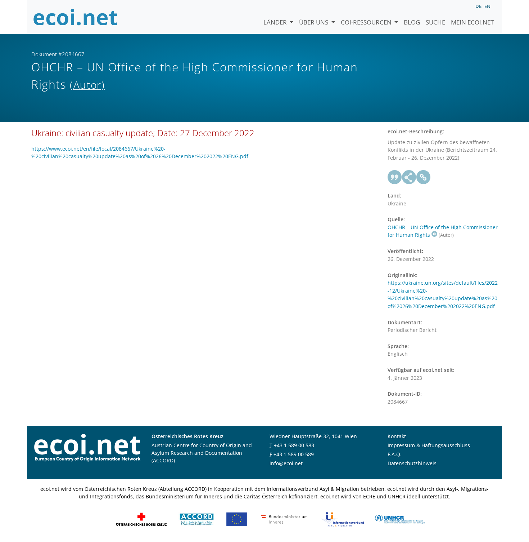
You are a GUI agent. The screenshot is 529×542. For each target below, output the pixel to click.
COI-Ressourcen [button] (367, 22)
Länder (275, 22)
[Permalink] (423, 177)
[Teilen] (409, 177)
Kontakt (397, 436)
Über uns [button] (314, 22)
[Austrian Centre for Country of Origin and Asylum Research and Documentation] (196, 518)
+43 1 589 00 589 (293, 454)
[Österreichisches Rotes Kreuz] (141, 518)
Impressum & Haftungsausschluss (429, 445)
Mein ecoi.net (472, 22)
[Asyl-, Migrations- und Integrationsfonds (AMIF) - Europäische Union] (236, 518)
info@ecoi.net (286, 463)
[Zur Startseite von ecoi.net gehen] (75, 16)
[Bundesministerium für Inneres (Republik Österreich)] (284, 518)
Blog (412, 22)
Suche (435, 22)
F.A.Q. (395, 454)
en (487, 6)
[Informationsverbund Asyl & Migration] (342, 518)
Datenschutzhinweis (412, 463)
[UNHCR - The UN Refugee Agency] (400, 518)
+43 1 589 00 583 (294, 445)
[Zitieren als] (395, 177)
